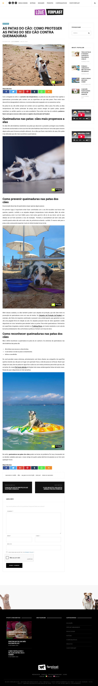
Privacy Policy (29, 552)
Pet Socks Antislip (21, 367)
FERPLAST (41, 676)
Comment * (10, 511)
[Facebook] (6, 91)
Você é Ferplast (74, 3)
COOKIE (65, 674)
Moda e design (22, 3)
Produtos (50, 3)
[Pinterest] (27, 91)
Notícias (32, 3)
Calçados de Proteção (27, 475)
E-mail (38, 535)
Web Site (9, 544)
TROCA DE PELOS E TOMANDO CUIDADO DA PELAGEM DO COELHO (86, 55)
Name (9, 535)
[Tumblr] (34, 91)
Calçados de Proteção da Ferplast (50, 315)
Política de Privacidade (55, 674)
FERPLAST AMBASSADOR (73, 627)
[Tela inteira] (89, 118)
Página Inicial (36, 674)
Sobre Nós (44, 674)
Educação (41, 3)
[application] (81, 114)
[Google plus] (20, 91)
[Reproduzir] (74, 118)
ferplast (38, 475)
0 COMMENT (16, 41)
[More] (48, 91)
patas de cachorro (47, 475)
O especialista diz (61, 3)
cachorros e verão (10, 475)
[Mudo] (87, 118)
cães (19, 475)
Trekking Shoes (37, 326)
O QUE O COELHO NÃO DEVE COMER (86, 80)
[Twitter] (13, 91)
